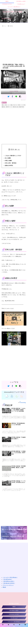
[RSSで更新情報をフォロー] (21, 396)
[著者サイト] (7, 396)
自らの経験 (8, 158)
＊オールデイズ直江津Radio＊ (10, 577)
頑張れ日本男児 (9, 165)
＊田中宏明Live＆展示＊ (9, 581)
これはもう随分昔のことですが (13, 155)
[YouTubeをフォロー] (11, 396)
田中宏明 (22, 106)
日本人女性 (16, 106)
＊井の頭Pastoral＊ (7, 579)
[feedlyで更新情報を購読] (16, 396)
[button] (25, 314)
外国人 (4, 106)
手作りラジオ (9, 106)
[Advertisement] (14, 45)
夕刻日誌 (4, 102)
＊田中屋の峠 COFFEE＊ (9, 583)
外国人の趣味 (8, 160)
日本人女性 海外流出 (10, 163)
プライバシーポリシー (8, 585)
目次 (12, 149)
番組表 (4, 587)
